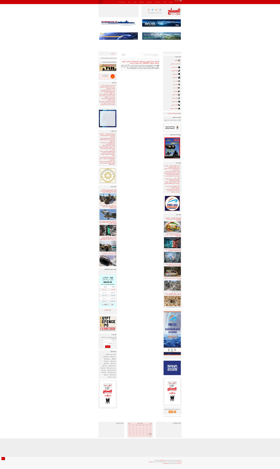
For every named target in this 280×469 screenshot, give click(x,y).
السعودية (114, 374)
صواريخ (104, 370)
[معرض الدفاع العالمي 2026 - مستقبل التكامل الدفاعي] (118, 36)
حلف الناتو (113, 365)
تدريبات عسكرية (112, 368)
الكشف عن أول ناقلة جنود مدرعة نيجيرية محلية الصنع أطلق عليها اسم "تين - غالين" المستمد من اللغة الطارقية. (107, 238)
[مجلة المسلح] (178, 0)
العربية (112, 53)
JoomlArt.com (162, 460)
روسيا (114, 356)
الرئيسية (170, 2)
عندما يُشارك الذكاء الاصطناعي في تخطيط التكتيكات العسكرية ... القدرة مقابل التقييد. (173, 234)
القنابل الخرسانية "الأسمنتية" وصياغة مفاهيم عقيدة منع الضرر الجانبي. (173, 264)
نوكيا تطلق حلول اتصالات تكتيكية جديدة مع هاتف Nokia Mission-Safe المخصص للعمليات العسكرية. (107, 222)
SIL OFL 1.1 (179, 463)
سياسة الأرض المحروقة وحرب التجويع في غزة (173, 278)
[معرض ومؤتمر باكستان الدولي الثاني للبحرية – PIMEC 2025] (107, 118)
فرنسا (114, 363)
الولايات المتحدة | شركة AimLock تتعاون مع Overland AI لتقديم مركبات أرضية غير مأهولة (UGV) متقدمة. (108, 191)
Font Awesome (166, 463)
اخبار (165, 2)
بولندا (107, 374)
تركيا (108, 361)
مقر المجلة (141, 2)
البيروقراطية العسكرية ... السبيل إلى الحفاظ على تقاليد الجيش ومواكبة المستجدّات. (173, 219)
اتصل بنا (135, 2)
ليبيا (115, 359)
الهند (104, 368)
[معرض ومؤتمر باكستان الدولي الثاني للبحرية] (172, 203)
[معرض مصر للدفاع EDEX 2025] (107, 323)
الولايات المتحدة (112, 354)
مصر (106, 365)
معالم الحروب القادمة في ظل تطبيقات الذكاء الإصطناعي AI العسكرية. (172, 250)
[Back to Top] (3, 458)
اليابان (104, 372)
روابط (129, 2)
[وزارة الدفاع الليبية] (172, 127)
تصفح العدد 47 (176, 157)
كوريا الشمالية (113, 372)
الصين (114, 361)
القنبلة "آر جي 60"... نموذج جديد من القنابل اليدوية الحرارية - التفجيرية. (108, 253)
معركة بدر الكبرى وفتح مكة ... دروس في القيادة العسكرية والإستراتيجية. (173, 294)
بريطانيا (108, 359)
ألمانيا (107, 363)
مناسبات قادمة (122, 2)
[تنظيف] (154, 55)
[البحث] (157, 55)
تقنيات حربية (113, 377)
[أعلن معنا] (108, 393)
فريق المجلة (149, 2)
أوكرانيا (107, 356)
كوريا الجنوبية (113, 370)
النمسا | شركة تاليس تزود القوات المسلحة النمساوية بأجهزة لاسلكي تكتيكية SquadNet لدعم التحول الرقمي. (140, 62)
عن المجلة (157, 2)
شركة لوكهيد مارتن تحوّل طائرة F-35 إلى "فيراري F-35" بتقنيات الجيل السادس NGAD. (108, 206)
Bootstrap (151, 461)
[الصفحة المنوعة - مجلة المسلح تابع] (107, 67)
